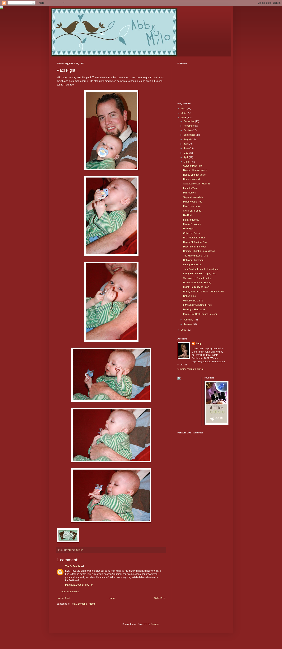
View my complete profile (190, 369)
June (186, 148)
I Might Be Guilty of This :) (196, 287)
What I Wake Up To (193, 300)
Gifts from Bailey (191, 233)
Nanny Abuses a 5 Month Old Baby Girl (203, 291)
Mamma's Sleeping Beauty (197, 282)
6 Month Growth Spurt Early (197, 305)
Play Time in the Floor (194, 246)
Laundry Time (190, 188)
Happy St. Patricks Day (195, 242)
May (186, 153)
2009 (184, 113)
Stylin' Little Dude (192, 210)
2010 (184, 108)
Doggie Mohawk (191, 179)
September (190, 135)
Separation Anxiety (193, 197)
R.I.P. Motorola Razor (194, 237)
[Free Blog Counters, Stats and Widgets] (179, 379)
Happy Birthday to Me (194, 174)
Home (112, 598)
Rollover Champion (193, 260)
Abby (198, 343)
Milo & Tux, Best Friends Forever (200, 314)
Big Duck (188, 215)
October (188, 130)
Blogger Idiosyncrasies (195, 170)
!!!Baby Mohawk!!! (192, 264)
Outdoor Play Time (193, 165)
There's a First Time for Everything (201, 269)
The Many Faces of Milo (195, 255)
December (189, 121)
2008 (184, 117)
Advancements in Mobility (196, 183)
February (189, 319)
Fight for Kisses (191, 219)
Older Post (159, 598)
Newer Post (64, 598)
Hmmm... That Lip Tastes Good (199, 251)
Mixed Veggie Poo (192, 201)
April (186, 157)
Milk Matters (189, 192)
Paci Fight (188, 228)
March (187, 161)
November (189, 125)
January (188, 324)
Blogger (155, 624)
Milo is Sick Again (192, 224)
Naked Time (189, 296)
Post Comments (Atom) (83, 604)
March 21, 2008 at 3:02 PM (79, 584)
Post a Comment (70, 591)
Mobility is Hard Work (194, 309)
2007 (184, 330)
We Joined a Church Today (197, 278)
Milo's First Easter (192, 206)
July (186, 144)
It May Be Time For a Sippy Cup (199, 273)
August (187, 139)
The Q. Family (72, 566)
